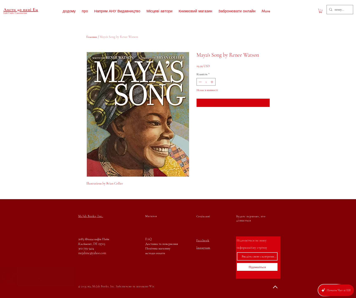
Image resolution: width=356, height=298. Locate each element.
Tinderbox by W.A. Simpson (52, 275)
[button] (320, 11)
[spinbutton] (206, 81)
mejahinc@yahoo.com (92, 253)
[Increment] (212, 81)
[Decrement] (199, 81)
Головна (91, 37)
